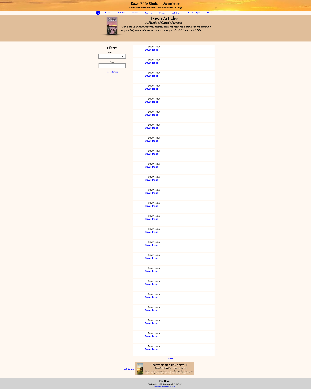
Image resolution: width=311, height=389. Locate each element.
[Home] (98, 13)
